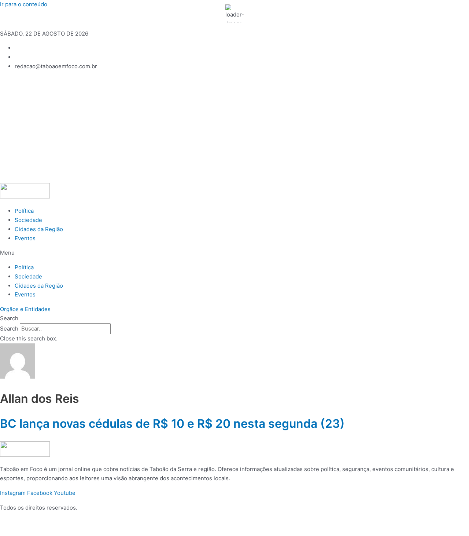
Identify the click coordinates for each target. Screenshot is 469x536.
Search (9, 328)
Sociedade (28, 219)
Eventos (25, 238)
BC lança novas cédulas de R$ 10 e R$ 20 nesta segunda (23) (172, 423)
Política (24, 210)
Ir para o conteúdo (23, 4)
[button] (234, 253)
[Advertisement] (234, 128)
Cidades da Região (39, 229)
